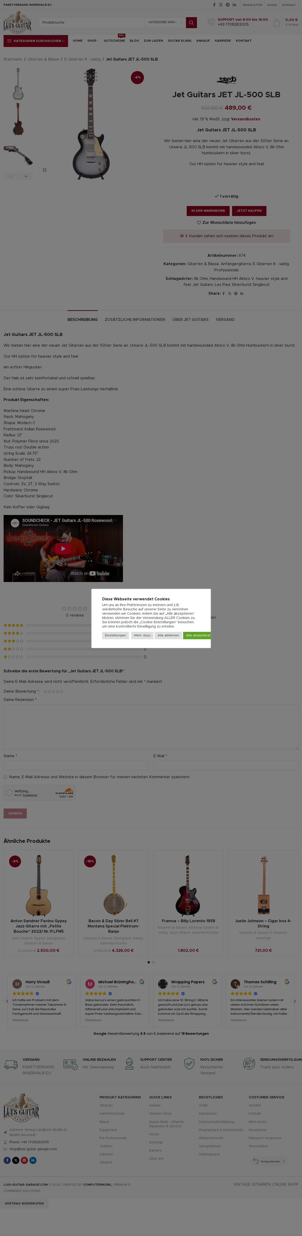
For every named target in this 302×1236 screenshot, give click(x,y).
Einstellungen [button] (115, 635)
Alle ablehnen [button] (168, 635)
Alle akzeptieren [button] (199, 635)
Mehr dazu (142, 635)
